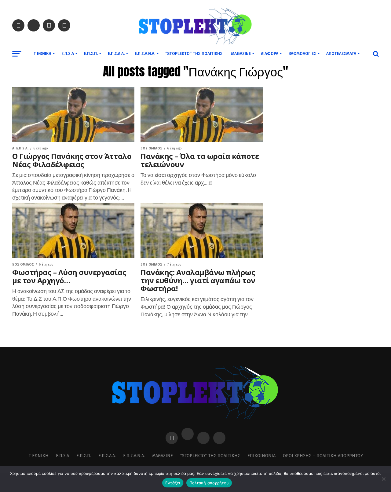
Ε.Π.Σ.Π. (91, 53)
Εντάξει (172, 482)
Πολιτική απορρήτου (209, 482)
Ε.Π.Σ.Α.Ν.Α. (145, 53)
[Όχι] (383, 479)
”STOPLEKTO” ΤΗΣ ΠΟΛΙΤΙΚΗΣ (193, 53)
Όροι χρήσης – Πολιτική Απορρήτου (323, 455)
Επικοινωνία (261, 455)
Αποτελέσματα (341, 53)
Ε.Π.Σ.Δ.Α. (116, 53)
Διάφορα (269, 53)
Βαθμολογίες (302, 53)
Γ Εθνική (42, 53)
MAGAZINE (241, 53)
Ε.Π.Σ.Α (67, 53)
